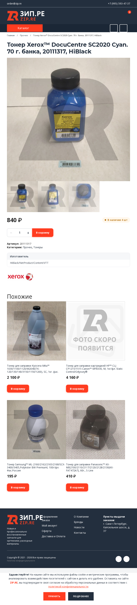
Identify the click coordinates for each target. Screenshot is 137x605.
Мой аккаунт (49, 525)
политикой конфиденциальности (68, 586)
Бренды (78, 522)
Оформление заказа (50, 518)
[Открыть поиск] (114, 28)
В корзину (42, 232)
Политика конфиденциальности (21, 560)
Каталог (24, 28)
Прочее (24, 35)
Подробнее (81, 596)
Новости (79, 527)
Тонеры (38, 247)
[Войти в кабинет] (115, 16)
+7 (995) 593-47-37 (119, 3)
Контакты (80, 532)
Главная (11, 35)
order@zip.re (14, 3)
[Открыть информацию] (123, 28)
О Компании (81, 516)
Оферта (46, 531)
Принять (54, 596)
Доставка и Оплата (53, 536)
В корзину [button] (18, 388)
